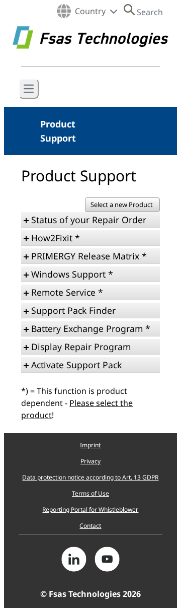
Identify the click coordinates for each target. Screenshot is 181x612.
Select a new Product (122, 204)
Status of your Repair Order (88, 220)
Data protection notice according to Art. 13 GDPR (90, 477)
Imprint (90, 445)
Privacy (90, 461)
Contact (90, 525)
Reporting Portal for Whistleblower (90, 509)
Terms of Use (90, 493)
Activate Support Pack (76, 365)
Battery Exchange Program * (90, 328)
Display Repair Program (81, 347)
